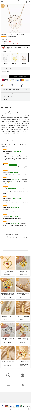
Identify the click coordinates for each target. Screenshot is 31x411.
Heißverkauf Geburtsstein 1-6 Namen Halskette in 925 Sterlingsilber (23, 340)
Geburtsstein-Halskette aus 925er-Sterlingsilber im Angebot (8, 340)
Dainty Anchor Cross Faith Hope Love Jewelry (8, 317)
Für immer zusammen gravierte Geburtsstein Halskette (8, 272)
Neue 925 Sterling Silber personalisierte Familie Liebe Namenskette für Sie (23, 363)
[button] (2, 2)
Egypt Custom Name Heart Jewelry (23, 317)
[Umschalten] (2, 94)
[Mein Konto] (26, 2)
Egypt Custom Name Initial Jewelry (23, 294)
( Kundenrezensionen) (11, 36)
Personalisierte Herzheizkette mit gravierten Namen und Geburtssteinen (7, 295)
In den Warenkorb (19, 76)
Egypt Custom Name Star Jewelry (8, 362)
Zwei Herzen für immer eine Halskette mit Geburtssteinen (23, 272)
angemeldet (11, 237)
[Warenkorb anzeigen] (29, 2)
